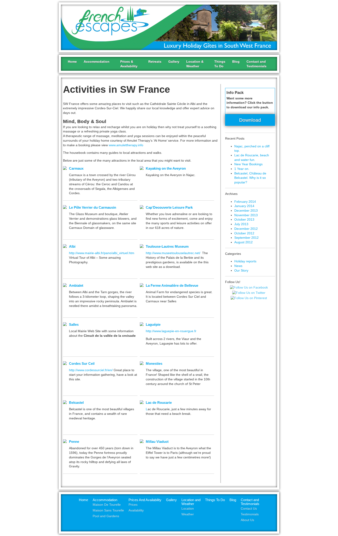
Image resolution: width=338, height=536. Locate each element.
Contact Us (249, 508)
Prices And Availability (145, 500)
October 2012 (244, 233)
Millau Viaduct (157, 441)
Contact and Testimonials (250, 502)
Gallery (173, 61)
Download (250, 120)
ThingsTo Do (219, 64)
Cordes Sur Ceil (82, 363)
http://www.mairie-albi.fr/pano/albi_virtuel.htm (101, 253)
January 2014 (244, 206)
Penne (74, 441)
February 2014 (245, 201)
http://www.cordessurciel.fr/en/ (91, 370)
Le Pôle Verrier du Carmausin (92, 207)
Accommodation (105, 500)
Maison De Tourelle (107, 504)
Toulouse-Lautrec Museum (167, 246)
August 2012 (243, 242)
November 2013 (246, 215)
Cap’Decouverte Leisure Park (169, 207)
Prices (133, 504)
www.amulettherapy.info (126, 145)
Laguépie (153, 324)
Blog (236, 61)
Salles (74, 324)
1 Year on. (241, 169)
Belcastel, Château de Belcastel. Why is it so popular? (250, 177)
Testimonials (250, 514)
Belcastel (76, 402)
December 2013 (246, 210)
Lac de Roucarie (159, 402)
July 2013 (241, 224)
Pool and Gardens (106, 516)
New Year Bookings (248, 164)
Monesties (154, 363)
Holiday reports (245, 261)
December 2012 (246, 228)
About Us (247, 520)
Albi (72, 246)
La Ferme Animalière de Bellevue (172, 285)
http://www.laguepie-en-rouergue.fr (171, 331)
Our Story (241, 270)
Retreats (154, 61)
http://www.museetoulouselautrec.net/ (173, 253)
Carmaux (76, 168)
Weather (187, 514)
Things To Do (215, 500)
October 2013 (244, 219)
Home (72, 61)
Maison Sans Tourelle (108, 510)
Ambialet (76, 285)
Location (187, 508)
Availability (136, 510)
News (238, 266)
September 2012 (246, 237)
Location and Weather (191, 502)
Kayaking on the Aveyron (166, 168)
